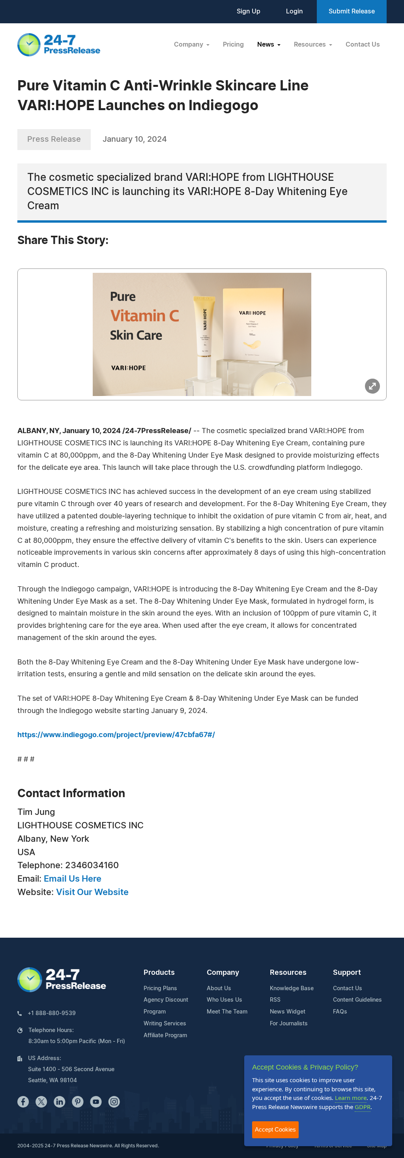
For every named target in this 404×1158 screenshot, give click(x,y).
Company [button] (189, 44)
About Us (219, 988)
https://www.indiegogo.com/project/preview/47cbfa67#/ (116, 735)
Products (159, 972)
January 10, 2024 (135, 139)
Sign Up (248, 11)
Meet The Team (227, 1012)
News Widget (287, 1012)
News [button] (266, 44)
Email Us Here (72, 879)
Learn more (351, 1098)
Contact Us (363, 44)
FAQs (340, 1012)
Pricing (233, 44)
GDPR (362, 1107)
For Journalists (289, 1024)
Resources (288, 972)
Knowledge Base (292, 988)
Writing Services (165, 1024)
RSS (275, 1000)
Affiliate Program (165, 1035)
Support (347, 972)
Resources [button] (310, 44)
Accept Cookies (275, 1129)
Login (294, 11)
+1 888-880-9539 (52, 1013)
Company (223, 972)
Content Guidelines (357, 1000)
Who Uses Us (224, 1000)
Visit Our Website (92, 892)
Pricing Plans (160, 988)
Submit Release (352, 11)
